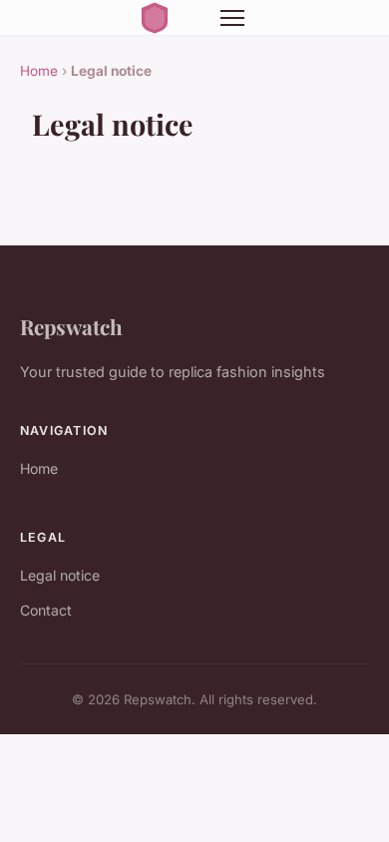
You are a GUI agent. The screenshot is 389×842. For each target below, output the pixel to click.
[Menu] (232, 18)
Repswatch (71, 326)
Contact (46, 610)
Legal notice (60, 575)
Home (39, 71)
